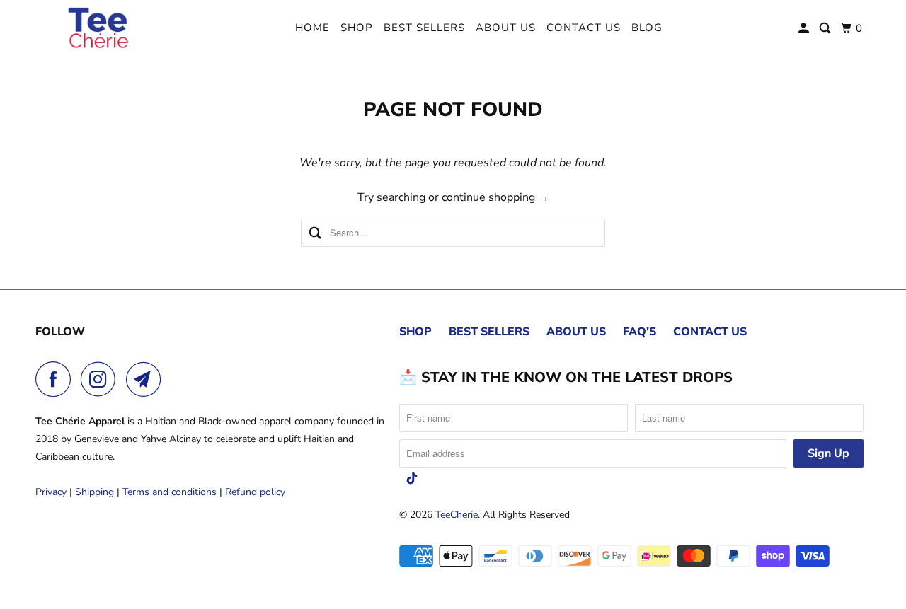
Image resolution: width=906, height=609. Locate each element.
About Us (506, 28)
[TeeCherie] (99, 28)
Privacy (51, 492)
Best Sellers (424, 28)
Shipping (94, 492)
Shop (356, 28)
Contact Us (583, 28)
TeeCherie (456, 514)
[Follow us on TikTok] (412, 478)
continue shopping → (495, 197)
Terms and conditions (169, 492)
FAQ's (639, 332)
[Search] (826, 29)
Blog (647, 28)
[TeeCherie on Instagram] (102, 379)
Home (312, 28)
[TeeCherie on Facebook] (56, 379)
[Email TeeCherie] (147, 379)
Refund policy (255, 492)
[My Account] (805, 29)
